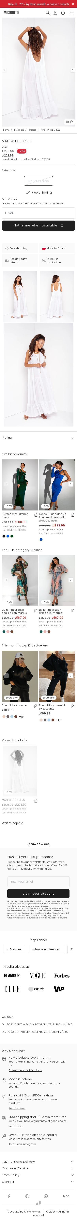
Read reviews (17, 1108)
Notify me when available (36, 225)
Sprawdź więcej (38, 844)
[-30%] (57, 485)
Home (6, 130)
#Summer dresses (46, 949)
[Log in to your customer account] (55, 12)
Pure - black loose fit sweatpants (52, 707)
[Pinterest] (27, 1196)
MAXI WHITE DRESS (13, 800)
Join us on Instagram (22, 1144)
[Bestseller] (20, 676)
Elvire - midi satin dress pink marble (50, 611)
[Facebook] (9, 1196)
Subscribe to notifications (25, 1070)
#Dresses (14, 949)
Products (19, 130)
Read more (16, 1126)
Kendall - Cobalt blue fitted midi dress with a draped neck (52, 517)
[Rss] (66, 1196)
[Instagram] (46, 1196)
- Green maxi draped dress (15, 515)
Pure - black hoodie (14, 705)
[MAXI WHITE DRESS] (57, 296)
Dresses (32, 130)
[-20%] (20, 771)
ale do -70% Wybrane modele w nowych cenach (39, 4)
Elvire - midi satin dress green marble (14, 611)
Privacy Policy (57, 913)
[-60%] (20, 485)
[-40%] (20, 580)
